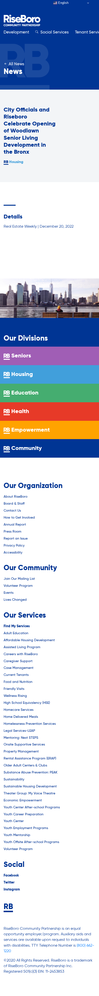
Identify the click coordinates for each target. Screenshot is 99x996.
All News (16, 64)
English (62, 3)
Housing (16, 162)
